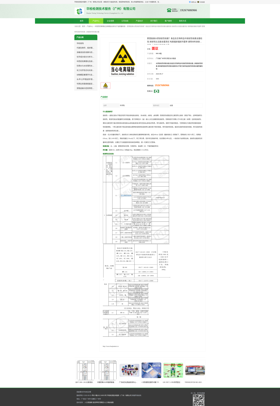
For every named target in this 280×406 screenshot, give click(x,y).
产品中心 (96, 21)
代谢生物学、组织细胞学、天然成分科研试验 (94, 48)
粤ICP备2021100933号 (99, 395)
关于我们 (153, 21)
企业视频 (110, 21)
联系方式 (182, 21)
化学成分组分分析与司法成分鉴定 (90, 57)
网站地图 (110, 402)
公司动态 (124, 21)
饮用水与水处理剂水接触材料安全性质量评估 (94, 66)
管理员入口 (103, 402)
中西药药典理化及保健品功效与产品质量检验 (110, 26)
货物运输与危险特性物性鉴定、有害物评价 (93, 88)
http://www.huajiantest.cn (111, 346)
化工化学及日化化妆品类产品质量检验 (91, 70)
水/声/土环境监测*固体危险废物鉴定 (91, 79)
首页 (81, 21)
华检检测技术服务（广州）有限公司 (119, 395)
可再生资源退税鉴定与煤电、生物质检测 (92, 84)
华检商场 (80, 43)
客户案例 (168, 21)
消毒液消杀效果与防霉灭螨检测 (89, 52)
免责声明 (96, 402)
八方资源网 (88, 402)
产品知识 (139, 21)
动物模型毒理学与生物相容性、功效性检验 (93, 75)
